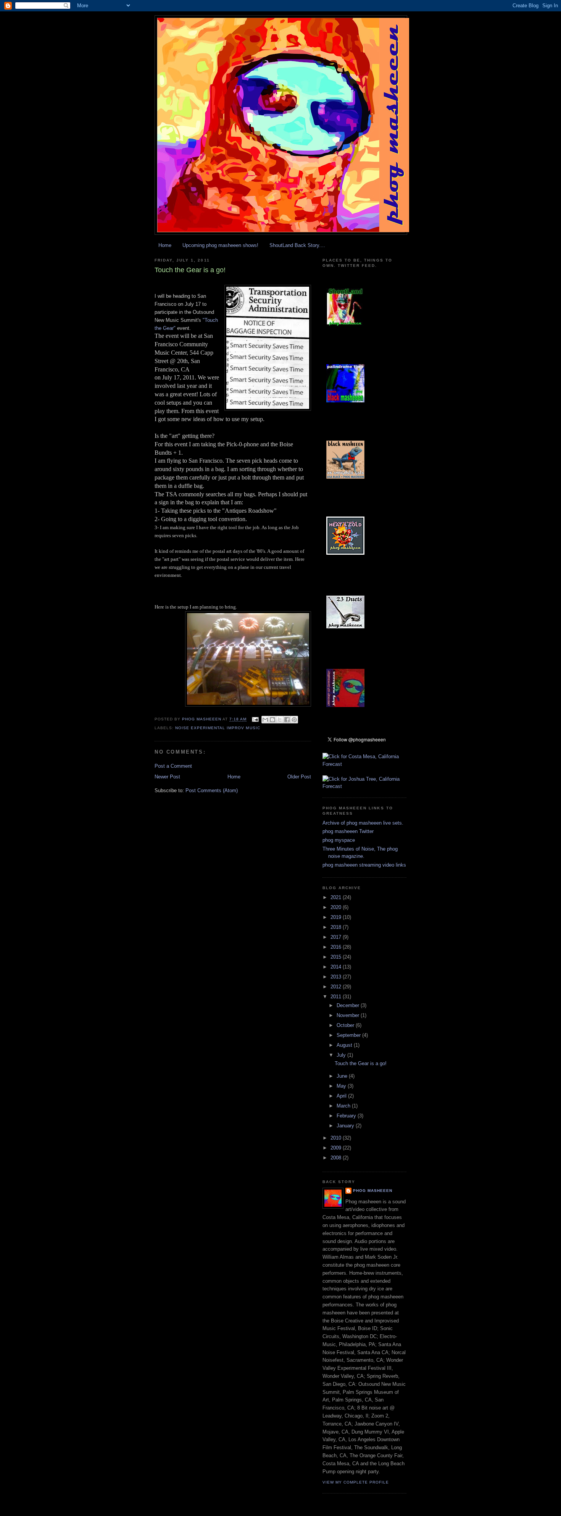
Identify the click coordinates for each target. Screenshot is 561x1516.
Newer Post (167, 777)
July (342, 1055)
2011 (336, 996)
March (344, 1106)
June (343, 1076)
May (342, 1086)
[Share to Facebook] (287, 719)
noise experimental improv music (217, 728)
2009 (336, 1148)
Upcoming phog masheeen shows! (220, 245)
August (345, 1045)
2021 (336, 897)
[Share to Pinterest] (294, 719)
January (346, 1126)
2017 (336, 937)
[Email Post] (255, 719)
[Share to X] (280, 719)
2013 (336, 977)
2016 (336, 947)
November (349, 1015)
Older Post (299, 777)
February (347, 1116)
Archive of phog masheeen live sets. (362, 823)
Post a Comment (173, 766)
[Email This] (265, 719)
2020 (336, 907)
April (342, 1096)
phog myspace (338, 840)
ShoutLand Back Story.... (297, 245)
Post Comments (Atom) (211, 790)
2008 (336, 1158)
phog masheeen (372, 1190)
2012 (336, 987)
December (349, 1005)
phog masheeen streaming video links (364, 865)
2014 (336, 967)
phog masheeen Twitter (348, 831)
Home (164, 245)
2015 (336, 957)
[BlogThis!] (272, 719)
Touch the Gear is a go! (361, 1063)
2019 (336, 917)
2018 (336, 927)
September (349, 1035)
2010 (336, 1138)
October (346, 1025)
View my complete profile (355, 1482)
